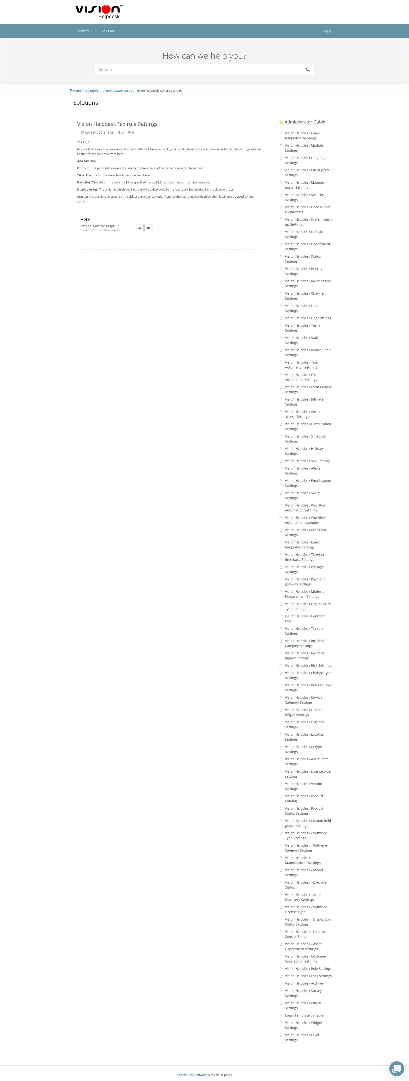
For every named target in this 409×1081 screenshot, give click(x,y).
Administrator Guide (117, 90)
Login (327, 31)
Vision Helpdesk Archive (304, 983)
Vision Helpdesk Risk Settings (308, 665)
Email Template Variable (304, 1015)
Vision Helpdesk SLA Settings (307, 461)
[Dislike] (148, 228)
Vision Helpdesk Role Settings (308, 968)
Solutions (108, 31)
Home (77, 90)
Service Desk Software (192, 1075)
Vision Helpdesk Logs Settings (308, 976)
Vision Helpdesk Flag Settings (308, 318)
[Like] (140, 228)
